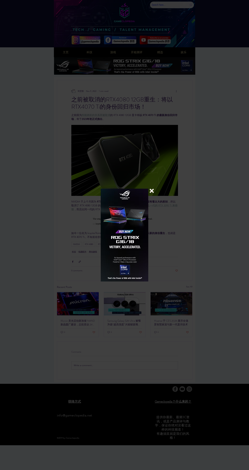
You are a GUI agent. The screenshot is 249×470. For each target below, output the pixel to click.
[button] (152, 191)
